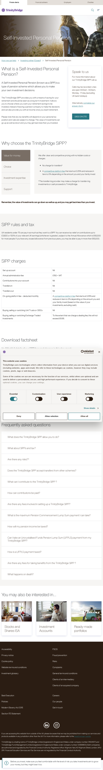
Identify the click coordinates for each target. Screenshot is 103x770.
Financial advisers (41, 2)
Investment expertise (15, 178)
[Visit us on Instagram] (57, 725)
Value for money (12, 155)
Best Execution (8, 695)
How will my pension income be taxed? (28, 526)
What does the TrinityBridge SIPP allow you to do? (33, 437)
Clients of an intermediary (63, 679)
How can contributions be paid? (24, 493)
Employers (67, 2)
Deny (19, 416)
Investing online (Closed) (30, 60)
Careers (56, 695)
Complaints (57, 667)
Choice (7, 166)
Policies (5, 701)
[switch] (38, 399)
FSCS (55, 649)
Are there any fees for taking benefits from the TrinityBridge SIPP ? (42, 563)
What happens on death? (21, 574)
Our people (57, 701)
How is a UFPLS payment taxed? (24, 552)
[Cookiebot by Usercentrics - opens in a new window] (83, 352)
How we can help (9, 60)
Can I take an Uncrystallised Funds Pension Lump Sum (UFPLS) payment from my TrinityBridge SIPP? (49, 539)
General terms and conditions (65, 673)
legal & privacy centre (82, 736)
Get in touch (58, 707)
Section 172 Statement (11, 713)
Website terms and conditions (14, 667)
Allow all (84, 416)
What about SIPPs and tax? (22, 448)
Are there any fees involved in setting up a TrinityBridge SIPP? (39, 504)
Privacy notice (8, 655)
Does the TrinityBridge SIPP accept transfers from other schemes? (42, 470)
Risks (55, 661)
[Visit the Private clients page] (12, 10)
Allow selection (51, 416)
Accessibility (7, 649)
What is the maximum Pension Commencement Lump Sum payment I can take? (49, 515)
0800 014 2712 (81, 116)
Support (8, 189)
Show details (89, 408)
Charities (91, 2)
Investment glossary (10, 673)
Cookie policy (7, 661)
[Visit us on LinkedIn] (46, 725)
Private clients (14, 2)
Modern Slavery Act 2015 (12, 707)
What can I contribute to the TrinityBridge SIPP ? (32, 481)
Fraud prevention (60, 655)
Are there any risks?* (18, 459)
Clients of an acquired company (66, 685)
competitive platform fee (54, 171)
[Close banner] (99, 352)
